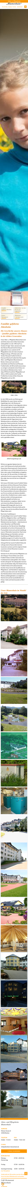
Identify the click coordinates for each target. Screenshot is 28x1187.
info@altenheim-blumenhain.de (10, 1147)
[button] (3, 1184)
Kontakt (20, 7)
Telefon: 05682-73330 (9, 7)
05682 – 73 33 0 (5, 1140)
